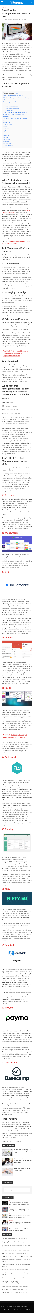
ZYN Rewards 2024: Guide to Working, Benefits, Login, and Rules (19, 1229)
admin (16, 19)
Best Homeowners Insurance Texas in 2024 (22, 1169)
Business (4, 7)
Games (10, 1200)
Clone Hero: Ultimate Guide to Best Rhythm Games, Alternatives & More (19, 1203)
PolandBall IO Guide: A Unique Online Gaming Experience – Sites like (19, 1210)
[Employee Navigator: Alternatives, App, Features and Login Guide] (7, 1162)
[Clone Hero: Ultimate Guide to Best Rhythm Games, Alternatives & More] (5, 1202)
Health (10, 1227)
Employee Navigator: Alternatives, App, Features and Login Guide (23, 1160)
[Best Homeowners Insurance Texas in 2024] (7, 1172)
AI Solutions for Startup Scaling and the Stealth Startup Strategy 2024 (23, 1151)
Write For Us (8, 1309)
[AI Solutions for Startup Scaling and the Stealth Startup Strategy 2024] (7, 1152)
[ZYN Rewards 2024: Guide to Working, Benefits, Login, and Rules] (5, 1229)
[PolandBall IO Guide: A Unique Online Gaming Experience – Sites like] (5, 1209)
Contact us (17, 1309)
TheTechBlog (26, 1309)
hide (17, 93)
